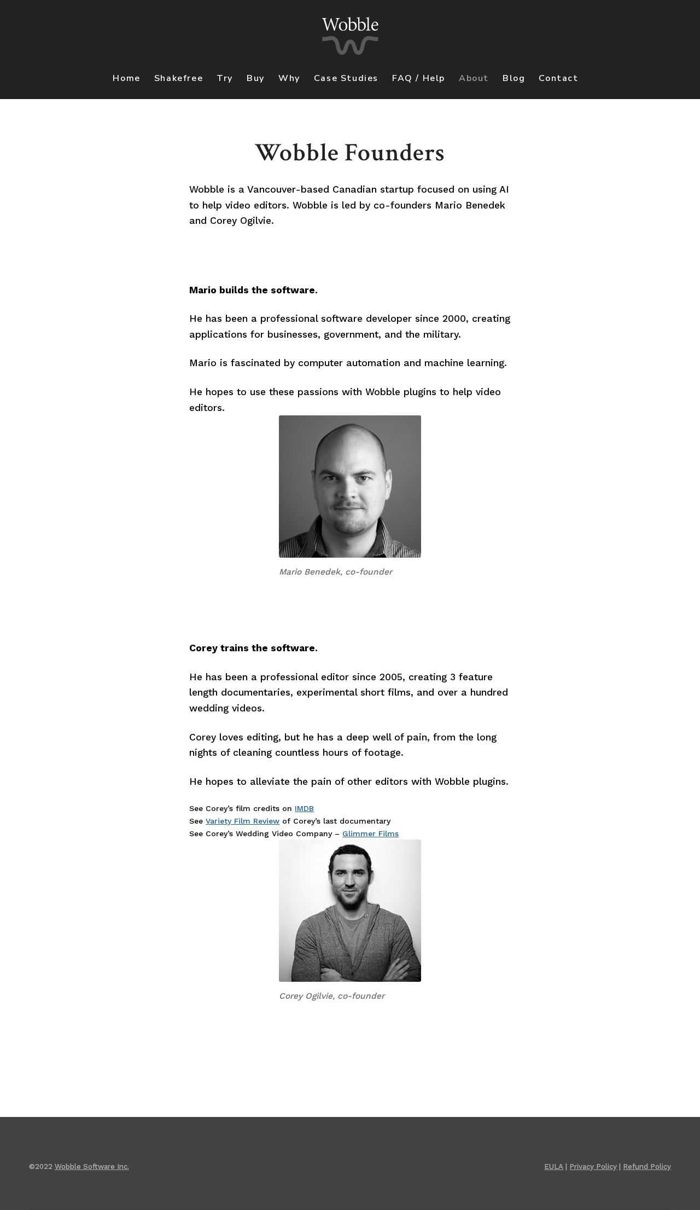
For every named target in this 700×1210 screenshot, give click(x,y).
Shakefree (178, 78)
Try (225, 78)
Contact (558, 78)
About (474, 78)
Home (126, 78)
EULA (553, 1166)
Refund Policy (647, 1166)
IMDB (304, 808)
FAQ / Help (418, 78)
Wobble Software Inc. (92, 1166)
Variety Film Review (242, 821)
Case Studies (346, 78)
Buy (256, 78)
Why (289, 78)
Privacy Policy (593, 1166)
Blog (514, 78)
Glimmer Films (370, 833)
